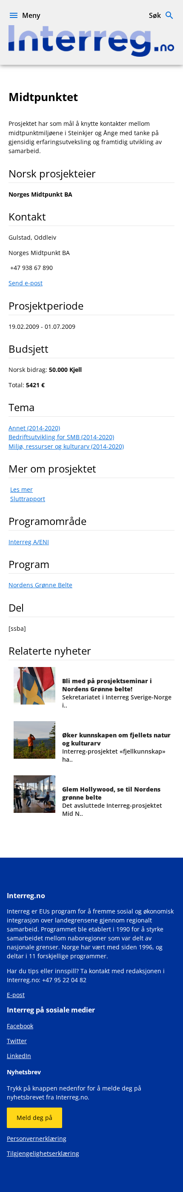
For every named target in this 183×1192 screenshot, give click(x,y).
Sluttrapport (27, 499)
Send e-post (26, 283)
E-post (16, 995)
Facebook (20, 1026)
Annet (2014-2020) (34, 428)
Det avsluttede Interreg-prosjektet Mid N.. (112, 801)
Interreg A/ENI (29, 542)
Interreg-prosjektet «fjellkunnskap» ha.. (116, 747)
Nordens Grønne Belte (40, 585)
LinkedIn (19, 1056)
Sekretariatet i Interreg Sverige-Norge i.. (117, 693)
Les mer (21, 489)
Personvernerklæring (36, 1138)
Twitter (17, 1041)
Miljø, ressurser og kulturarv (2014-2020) (66, 446)
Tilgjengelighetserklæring (43, 1153)
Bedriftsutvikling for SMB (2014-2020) (61, 437)
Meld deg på (34, 1118)
